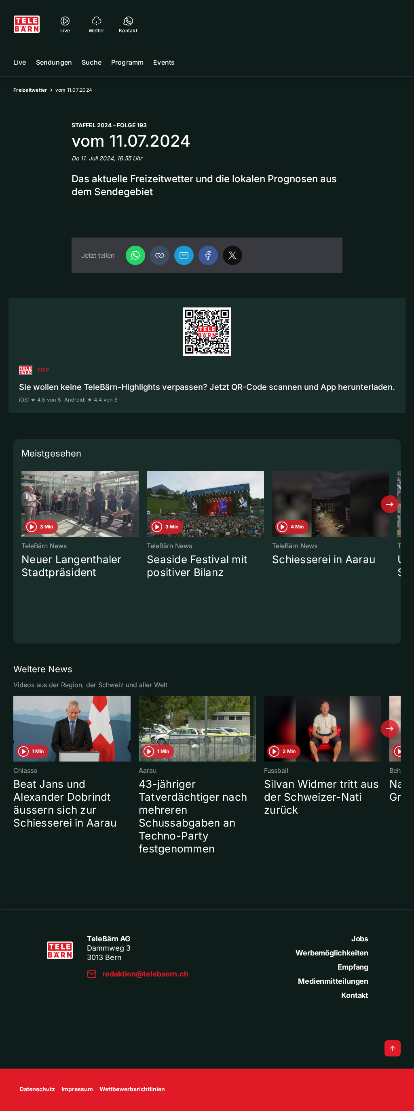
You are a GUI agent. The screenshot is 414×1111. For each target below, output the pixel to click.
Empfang (353, 967)
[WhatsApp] (135, 255)
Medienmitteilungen (333, 981)
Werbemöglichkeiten (332, 953)
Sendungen (54, 62)
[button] (159, 255)
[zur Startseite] (27, 24)
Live (19, 62)
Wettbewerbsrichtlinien (132, 1089)
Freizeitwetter (30, 90)
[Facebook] (208, 255)
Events (164, 62)
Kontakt (354, 995)
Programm (127, 62)
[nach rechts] (390, 504)
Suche (91, 62)
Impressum (77, 1089)
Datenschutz (37, 1089)
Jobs (359, 938)
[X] (232, 255)
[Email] (184, 255)
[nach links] (24, 504)
